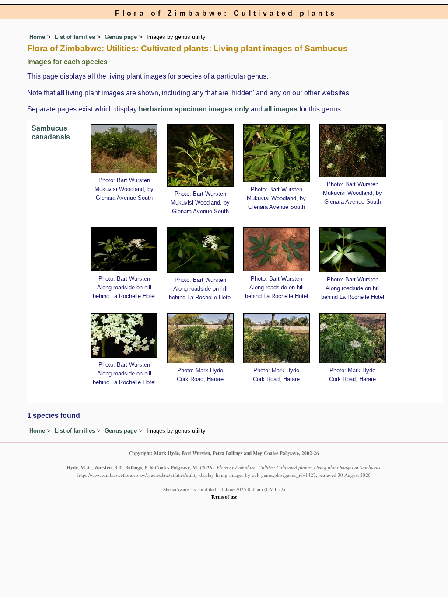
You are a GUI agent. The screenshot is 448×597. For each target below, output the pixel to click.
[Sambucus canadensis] (124, 148)
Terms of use (224, 496)
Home (37, 37)
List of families (75, 37)
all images (281, 109)
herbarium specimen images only (194, 109)
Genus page (121, 37)
